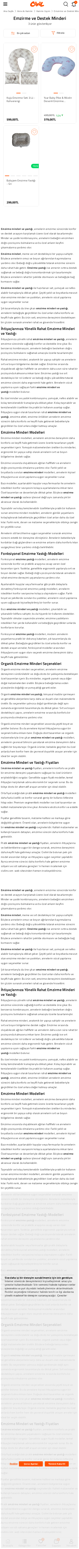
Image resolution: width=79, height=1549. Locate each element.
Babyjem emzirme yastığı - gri (21, 182)
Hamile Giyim (43, 11)
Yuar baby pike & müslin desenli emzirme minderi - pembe (58, 99)
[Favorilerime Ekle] (34, 49)
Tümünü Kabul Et (56, 1464)
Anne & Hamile (25, 11)
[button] (5, 4)
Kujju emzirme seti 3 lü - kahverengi (21, 99)
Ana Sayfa (8, 11)
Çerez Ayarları (31, 1464)
